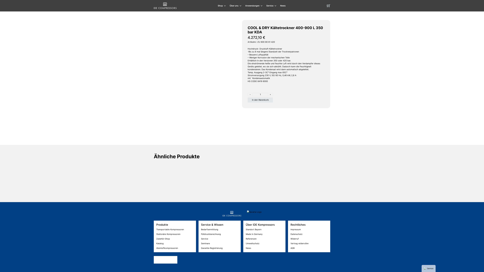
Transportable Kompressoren (170, 229)
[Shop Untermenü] (225, 6)
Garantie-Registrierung (212, 248)
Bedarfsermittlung (209, 229)
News (283, 5)
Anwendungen (252, 5)
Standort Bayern (253, 229)
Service (269, 5)
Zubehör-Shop (163, 238)
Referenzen (251, 238)
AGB (293, 248)
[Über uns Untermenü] (240, 6)
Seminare (205, 243)
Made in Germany (254, 234)
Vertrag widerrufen (300, 243)
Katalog (160, 243)
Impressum (296, 229)
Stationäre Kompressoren (168, 234)
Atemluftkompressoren (167, 248)
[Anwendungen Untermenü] (262, 6)
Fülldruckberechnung (211, 234)
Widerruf (295, 238)
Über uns (234, 5)
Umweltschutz (252, 243)
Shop (220, 5)
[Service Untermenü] (275, 6)
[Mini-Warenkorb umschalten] (328, 5)
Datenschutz (296, 234)
